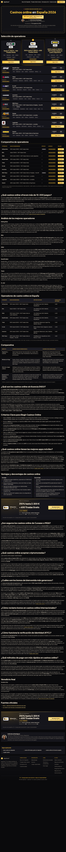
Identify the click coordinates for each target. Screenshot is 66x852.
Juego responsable (35, 764)
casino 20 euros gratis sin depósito (37, 214)
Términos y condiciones (46, 763)
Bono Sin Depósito (26, 2)
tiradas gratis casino (39, 468)
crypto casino (6, 752)
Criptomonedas (53, 2)
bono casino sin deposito (9, 750)
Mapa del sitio (58, 770)
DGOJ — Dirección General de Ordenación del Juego (14, 705)
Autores (33, 762)
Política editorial (58, 766)
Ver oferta (61, 149)
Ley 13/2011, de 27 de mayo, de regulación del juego (14, 707)
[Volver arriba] (62, 848)
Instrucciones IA (58, 773)
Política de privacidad (48, 760)
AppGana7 (24, 779)
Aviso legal (45, 765)
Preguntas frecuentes (59, 768)
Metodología (34, 760)
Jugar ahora (61, 1)
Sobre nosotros (58, 760)
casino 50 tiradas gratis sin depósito (33, 750)
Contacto (57, 764)
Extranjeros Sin (45, 2)
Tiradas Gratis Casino (36, 2)
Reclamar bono (55, 508)
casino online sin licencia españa (53, 750)
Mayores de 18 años (59, 762)
